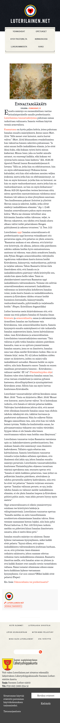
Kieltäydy (46, 703)
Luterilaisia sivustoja (39, 625)
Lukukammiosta (19, 46)
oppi (19, 232)
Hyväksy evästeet (45, 695)
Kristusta (8, 318)
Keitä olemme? (16, 625)
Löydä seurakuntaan (17, 632)
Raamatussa (10, 129)
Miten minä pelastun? (42, 632)
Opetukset (41, 31)
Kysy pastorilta (18, 39)
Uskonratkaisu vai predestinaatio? (31, 582)
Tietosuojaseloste (12, 711)
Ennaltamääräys (13, 606)
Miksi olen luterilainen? (21, 639)
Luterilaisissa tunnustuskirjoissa (20, 117)
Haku (41, 46)
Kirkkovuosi (41, 39)
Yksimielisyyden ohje (41, 372)
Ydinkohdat (19, 31)
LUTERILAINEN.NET (15, 603)
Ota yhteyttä (44, 639)
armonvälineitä (24, 318)
